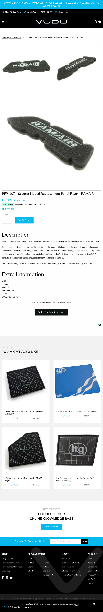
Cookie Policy (93, 571)
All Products (15, 37)
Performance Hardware (12, 567)
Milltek (46, 567)
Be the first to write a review (51, 312)
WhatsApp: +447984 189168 (39, 12)
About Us (66, 559)
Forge (30, 575)
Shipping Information (71, 571)
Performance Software (11, 563)
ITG (44, 559)
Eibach (30, 571)
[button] (51, 311)
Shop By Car (7, 559)
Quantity (5, 214)
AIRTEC (31, 563)
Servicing (6, 571)
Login (90, 559)
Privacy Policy (93, 575)
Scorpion (46, 571)
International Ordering (71, 575)
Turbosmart (48, 575)
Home (5, 37)
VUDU (30, 559)
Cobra (30, 567)
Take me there (51, 526)
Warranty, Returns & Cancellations (71, 565)
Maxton (46, 563)
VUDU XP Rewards (92, 581)
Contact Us (63, 12)
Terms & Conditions (92, 565)
